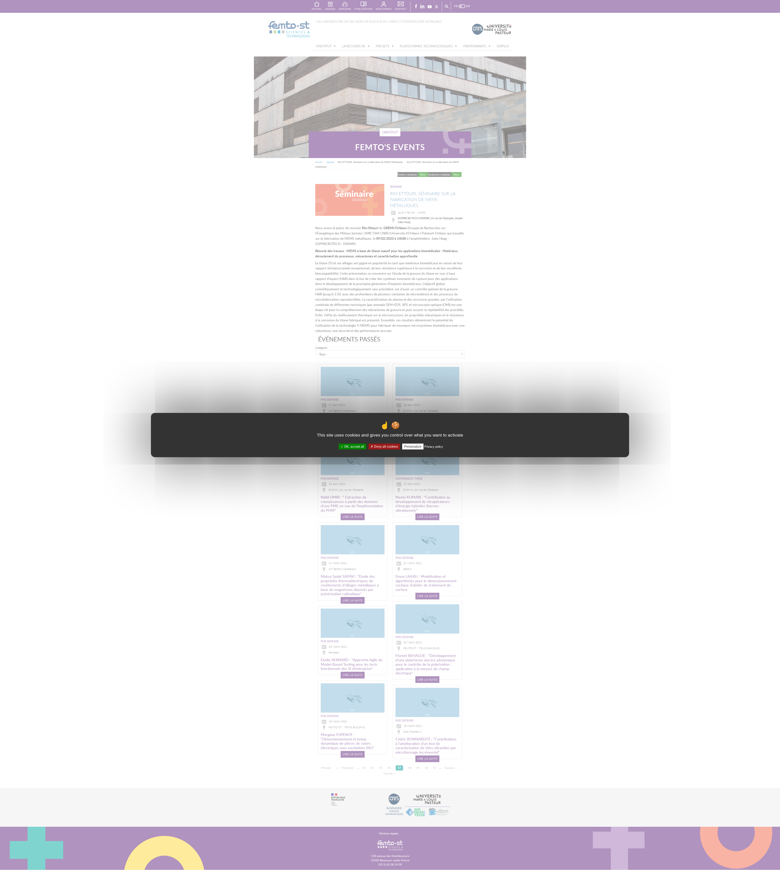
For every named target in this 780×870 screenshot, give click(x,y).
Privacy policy (433, 446)
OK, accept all (353, 446)
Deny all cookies (385, 446)
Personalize (412, 446)
